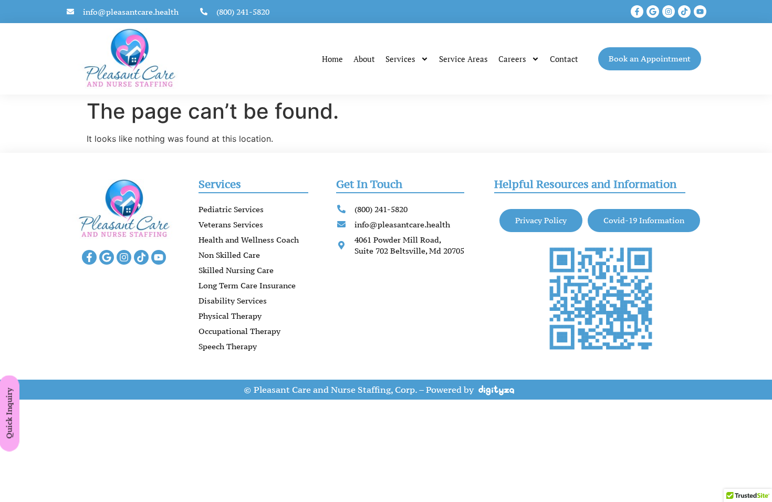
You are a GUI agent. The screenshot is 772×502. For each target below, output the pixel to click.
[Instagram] (668, 11)
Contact (564, 59)
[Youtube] (700, 11)
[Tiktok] (684, 11)
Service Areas (463, 59)
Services (400, 59)
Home (332, 59)
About (364, 59)
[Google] (652, 11)
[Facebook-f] (637, 11)
